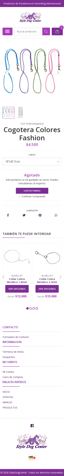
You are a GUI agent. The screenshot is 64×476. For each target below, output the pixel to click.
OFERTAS (8, 397)
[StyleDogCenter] (30, 17)
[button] (27, 308)
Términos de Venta (13, 351)
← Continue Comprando (32, 196)
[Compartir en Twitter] (24, 215)
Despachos (9, 357)
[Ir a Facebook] (32, 425)
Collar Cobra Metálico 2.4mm (47, 280)
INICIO (6, 391)
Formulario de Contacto (16, 337)
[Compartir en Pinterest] (40, 215)
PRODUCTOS (10, 407)
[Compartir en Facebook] (8, 215)
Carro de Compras (13, 377)
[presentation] (6, 72)
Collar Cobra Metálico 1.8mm (17, 280)
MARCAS (7, 402)
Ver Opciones (16, 288)
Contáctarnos (32, 190)
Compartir (32, 210)
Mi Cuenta (8, 371)
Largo (32, 154)
